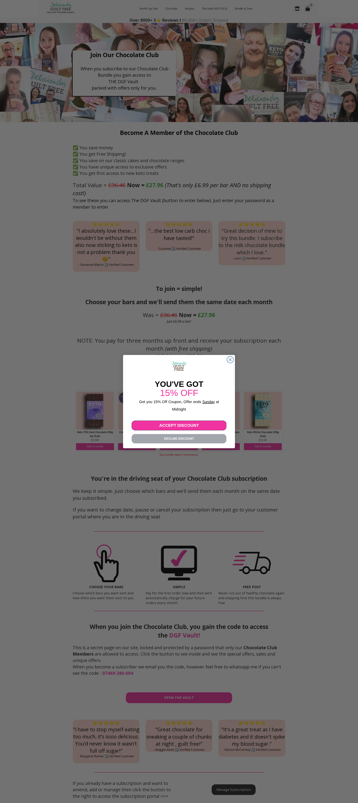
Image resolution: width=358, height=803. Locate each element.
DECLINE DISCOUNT (179, 438)
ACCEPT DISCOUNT (179, 425)
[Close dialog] (230, 359)
